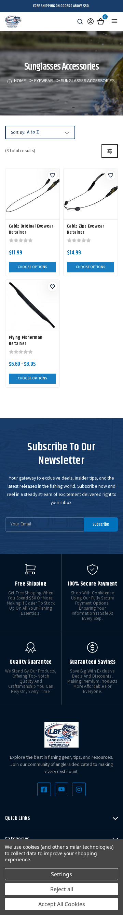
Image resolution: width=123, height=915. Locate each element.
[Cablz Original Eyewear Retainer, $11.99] (32, 193)
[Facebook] (44, 789)
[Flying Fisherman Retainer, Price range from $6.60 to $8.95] (32, 305)
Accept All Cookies (61, 904)
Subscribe (101, 524)
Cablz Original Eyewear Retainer (31, 229)
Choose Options (32, 267)
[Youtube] (61, 789)
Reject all (61, 889)
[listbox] (47, 132)
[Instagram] (79, 789)
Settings (61, 874)
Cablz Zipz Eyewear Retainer (86, 229)
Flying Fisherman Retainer (25, 341)
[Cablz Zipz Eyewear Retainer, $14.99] (91, 193)
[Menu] (114, 21)
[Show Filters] (109, 151)
